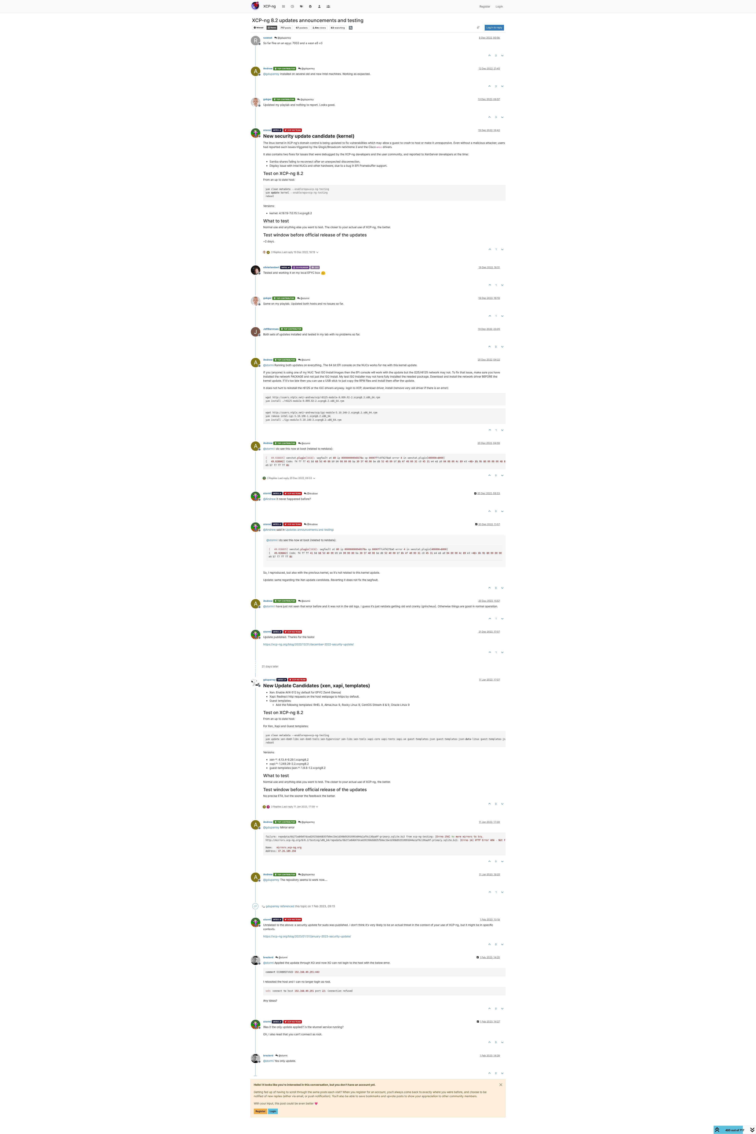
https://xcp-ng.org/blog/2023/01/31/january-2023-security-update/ (307, 936)
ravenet (267, 37)
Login (273, 1111)
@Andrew (312, 493)
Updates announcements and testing (309, 529)
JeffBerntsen (271, 328)
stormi (267, 130)
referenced (287, 906)
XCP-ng (269, 6)
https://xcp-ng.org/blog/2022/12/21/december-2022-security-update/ (308, 644)
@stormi (304, 298)
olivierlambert (271, 267)
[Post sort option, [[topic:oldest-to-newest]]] (478, 27)
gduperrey (269, 679)
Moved (259, 27)
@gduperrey (284, 37)
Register (260, 1111)
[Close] (500, 1084)
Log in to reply (494, 27)
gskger (267, 99)
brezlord (268, 957)
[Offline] (257, 101)
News (273, 27)
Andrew (267, 68)
